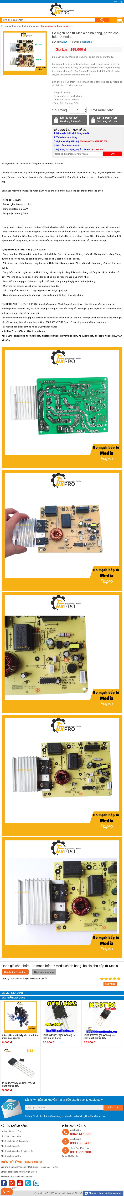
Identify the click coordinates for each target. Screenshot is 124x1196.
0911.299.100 (97, 149)
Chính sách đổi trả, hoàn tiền (14, 1141)
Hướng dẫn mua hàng (11, 1131)
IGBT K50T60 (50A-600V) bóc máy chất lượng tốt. (100, 1036)
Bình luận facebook (44, 972)
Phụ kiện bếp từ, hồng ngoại (54, 26)
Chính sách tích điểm (11, 1156)
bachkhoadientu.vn (92, 1099)
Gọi (8, 1191)
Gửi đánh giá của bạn (15, 972)
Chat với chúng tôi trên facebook (105, 1193)
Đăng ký (113, 1107)
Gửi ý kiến (110, 984)
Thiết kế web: (6, 1188)
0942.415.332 (101, 141)
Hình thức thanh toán (11, 1136)
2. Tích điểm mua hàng (65, 137)
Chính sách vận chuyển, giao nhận (17, 1151)
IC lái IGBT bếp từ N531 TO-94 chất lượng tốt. (18, 1084)
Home (6, 26)
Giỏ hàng (118, 1)
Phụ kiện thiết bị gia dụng (25, 26)
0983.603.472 (86, 141)
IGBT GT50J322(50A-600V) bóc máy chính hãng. (60, 1036)
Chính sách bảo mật (10, 1146)
